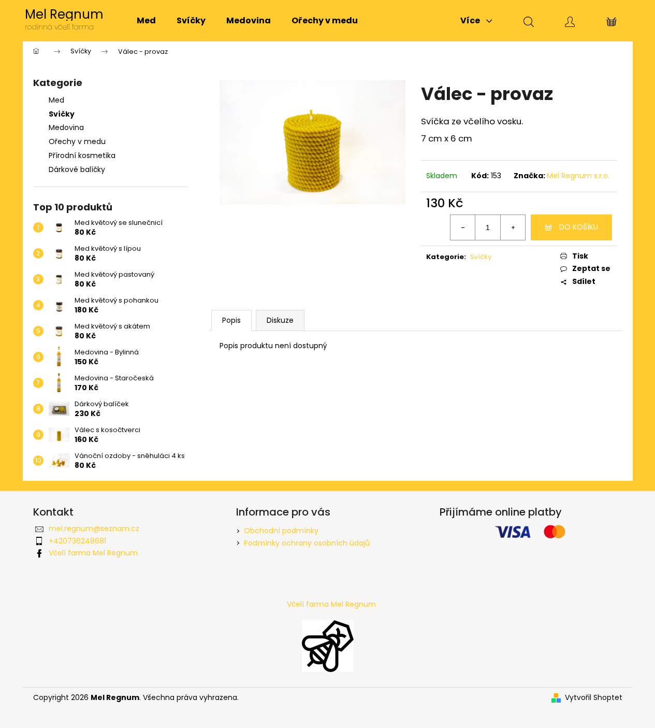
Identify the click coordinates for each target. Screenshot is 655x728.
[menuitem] (146, 20)
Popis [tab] (231, 320)
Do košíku (578, 227)
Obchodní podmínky (281, 530)
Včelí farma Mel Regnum (93, 553)
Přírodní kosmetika (82, 155)
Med (56, 100)
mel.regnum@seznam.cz (94, 528)
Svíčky (62, 114)
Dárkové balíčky (77, 169)
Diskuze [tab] (280, 320)
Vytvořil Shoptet (593, 698)
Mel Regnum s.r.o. (578, 175)
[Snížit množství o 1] (462, 227)
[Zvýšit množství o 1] (512, 227)
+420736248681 (77, 541)
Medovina (66, 127)
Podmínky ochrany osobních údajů (307, 543)
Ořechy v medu (77, 141)
